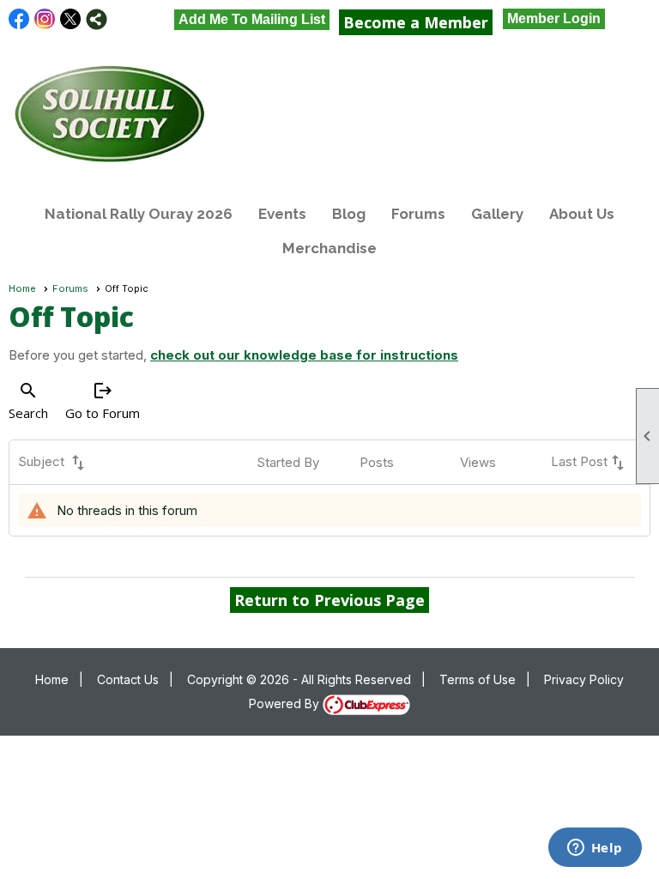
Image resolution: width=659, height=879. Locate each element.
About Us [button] (581, 213)
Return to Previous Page (329, 600)
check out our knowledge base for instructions (304, 355)
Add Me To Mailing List (251, 19)
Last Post (589, 462)
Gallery (497, 213)
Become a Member (415, 22)
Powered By (286, 703)
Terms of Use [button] (477, 679)
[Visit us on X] (71, 19)
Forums (418, 213)
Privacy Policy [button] (584, 679)
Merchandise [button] (329, 248)
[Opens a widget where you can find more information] (594, 848)
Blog (349, 213)
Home (22, 288)
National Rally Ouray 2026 (139, 213)
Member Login (554, 18)
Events (282, 213)
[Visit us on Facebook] (19, 19)
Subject (53, 462)
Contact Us (128, 679)
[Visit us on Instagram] (45, 19)
